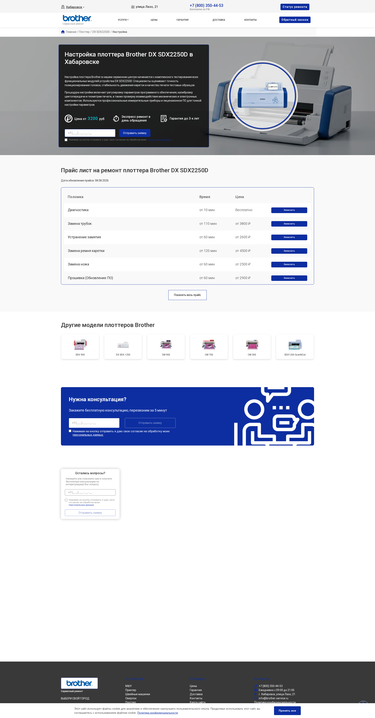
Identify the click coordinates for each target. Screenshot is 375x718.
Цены (154, 20)
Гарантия (182, 20)
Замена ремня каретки (86, 251)
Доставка (218, 20)
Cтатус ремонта (295, 6)
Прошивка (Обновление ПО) (90, 278)
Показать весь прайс (187, 294)
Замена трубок (80, 223)
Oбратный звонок (294, 19)
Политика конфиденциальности (157, 712)
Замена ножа (78, 264)
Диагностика (78, 210)
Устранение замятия (84, 237)
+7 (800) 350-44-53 (206, 5)
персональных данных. (159, 139)
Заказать (289, 210)
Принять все (287, 710)
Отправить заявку (134, 133)
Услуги (122, 20)
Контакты (250, 20)
